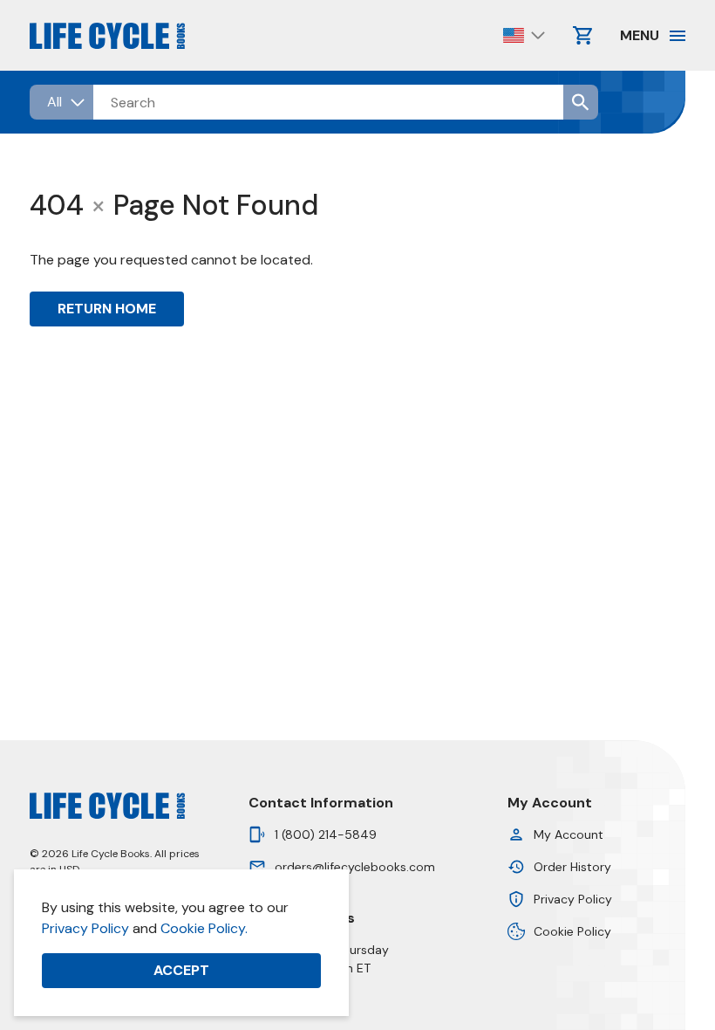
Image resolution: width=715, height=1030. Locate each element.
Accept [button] (181, 970)
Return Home (107, 308)
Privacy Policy (85, 928)
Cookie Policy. (204, 928)
